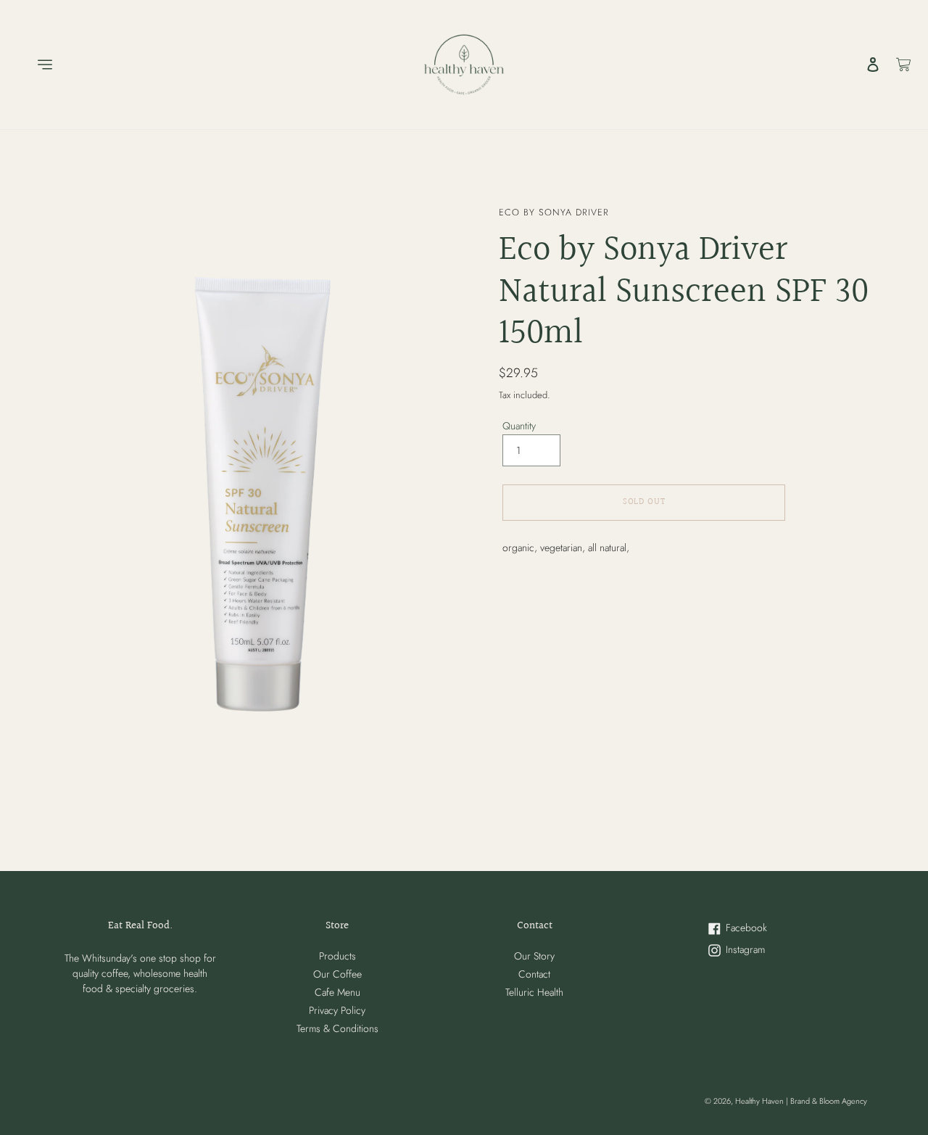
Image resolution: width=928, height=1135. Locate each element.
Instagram (767, 950)
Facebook (769, 929)
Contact (534, 974)
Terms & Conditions (337, 1028)
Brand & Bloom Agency (828, 1101)
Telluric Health (534, 992)
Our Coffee (337, 974)
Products (337, 956)
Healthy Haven (760, 1101)
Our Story (534, 956)
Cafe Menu (337, 992)
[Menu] (35, 64)
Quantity (519, 426)
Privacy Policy (337, 1010)
